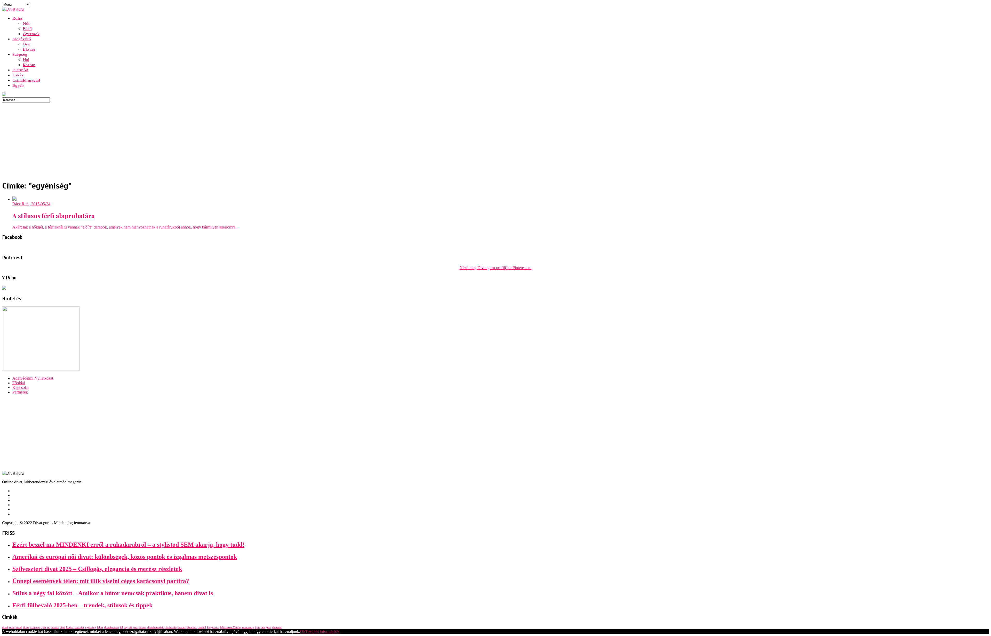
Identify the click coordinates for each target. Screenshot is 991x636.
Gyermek (31, 33)
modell (202, 627)
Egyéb (18, 85)
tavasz (55, 627)
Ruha (17, 18)
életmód (277, 627)
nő (48, 627)
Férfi (27, 28)
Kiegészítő (21, 39)
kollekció (171, 627)
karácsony (248, 627)
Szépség (19, 54)
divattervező (111, 627)
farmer (182, 627)
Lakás (17, 75)
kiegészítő (213, 627)
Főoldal (18, 383)
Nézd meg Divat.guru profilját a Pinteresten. (495, 267)
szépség (35, 627)
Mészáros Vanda (230, 627)
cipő (62, 627)
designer (266, 627)
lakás (100, 627)
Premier (79, 627)
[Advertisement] (157, 139)
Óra (26, 44)
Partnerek (20, 392)
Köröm (29, 64)
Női (26, 23)
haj (125, 627)
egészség (90, 627)
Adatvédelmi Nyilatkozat (32, 378)
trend (18, 627)
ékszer (142, 627)
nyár (43, 627)
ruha (11, 627)
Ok (302, 631)
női (130, 627)
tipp (257, 627)
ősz (135, 627)
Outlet (70, 627)
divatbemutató (155, 627)
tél (121, 627)
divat (5, 627)
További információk (322, 631)
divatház (192, 627)
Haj (26, 59)
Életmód (20, 70)
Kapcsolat (20, 387)
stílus (26, 627)
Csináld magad (26, 80)
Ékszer (29, 49)
